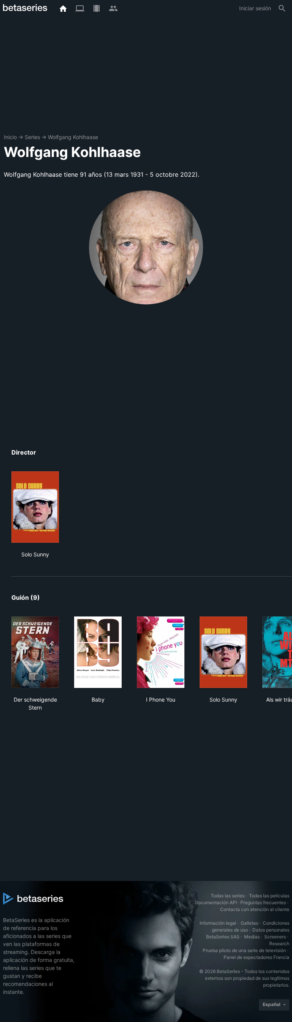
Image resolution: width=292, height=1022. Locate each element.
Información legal (218, 923)
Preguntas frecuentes (263, 902)
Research (279, 943)
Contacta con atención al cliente (254, 909)
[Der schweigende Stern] (35, 652)
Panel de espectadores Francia (256, 957)
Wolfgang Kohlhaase (73, 137)
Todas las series (227, 895)
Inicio (10, 137)
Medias (252, 937)
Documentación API (216, 902)
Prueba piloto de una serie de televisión (244, 950)
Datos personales (270, 930)
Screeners (275, 937)
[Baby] (98, 652)
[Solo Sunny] (35, 507)
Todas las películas (269, 895)
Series (32, 137)
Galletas (249, 923)
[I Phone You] (160, 652)
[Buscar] (282, 8)
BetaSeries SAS (223, 937)
